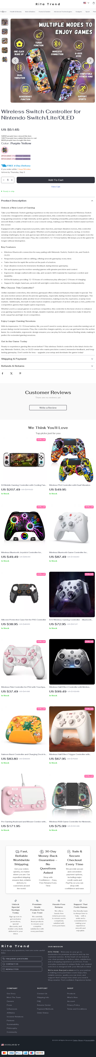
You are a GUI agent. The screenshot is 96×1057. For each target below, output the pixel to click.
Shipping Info (43, 997)
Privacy (80, 1040)
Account (71, 1001)
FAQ (39, 1001)
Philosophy (12, 1028)
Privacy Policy (73, 1005)
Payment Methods (45, 1009)
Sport (88, 12)
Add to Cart (55, 180)
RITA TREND (53, 952)
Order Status (42, 1013)
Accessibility (90, 1040)
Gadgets (79, 12)
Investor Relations (15, 1017)
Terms (75, 1040)
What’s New (72, 997)
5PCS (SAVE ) (8, 159)
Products (71, 993)
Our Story (11, 993)
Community (12, 1032)
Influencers (12, 1009)
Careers (10, 1001)
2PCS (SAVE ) (8, 156)
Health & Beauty (16, 12)
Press (9, 1005)
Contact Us (42, 993)
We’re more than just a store (61, 970)
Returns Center (44, 1005)
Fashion (3, 12)
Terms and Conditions (77, 1009)
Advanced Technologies (63, 12)
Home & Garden (44, 12)
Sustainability (13, 1024)
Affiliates (11, 1013)
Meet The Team (14, 997)
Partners (10, 1020)
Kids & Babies (30, 12)
